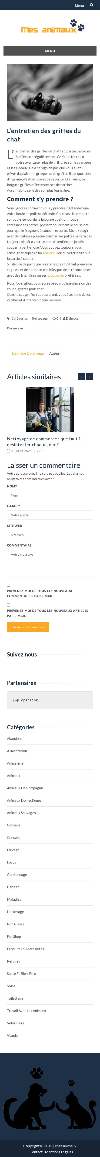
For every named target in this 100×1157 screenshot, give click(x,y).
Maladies (14, 899)
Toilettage (15, 998)
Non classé (15, 924)
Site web (14, 525)
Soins (11, 986)
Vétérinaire (15, 1023)
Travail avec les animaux (26, 1011)
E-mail (13, 506)
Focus (11, 862)
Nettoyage (40, 318)
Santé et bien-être (21, 973)
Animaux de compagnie (25, 788)
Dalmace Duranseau (28, 353)
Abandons (14, 738)
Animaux (13, 775)
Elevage (13, 850)
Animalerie (15, 763)
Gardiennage (17, 874)
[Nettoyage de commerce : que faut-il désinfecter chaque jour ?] (50, 409)
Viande (12, 1035)
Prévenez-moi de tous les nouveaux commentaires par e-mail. (39, 593)
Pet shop (14, 936)
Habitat (13, 887)
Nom (12, 486)
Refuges (13, 961)
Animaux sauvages (21, 813)
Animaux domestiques (24, 800)
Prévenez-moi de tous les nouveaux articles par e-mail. (47, 613)
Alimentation (17, 751)
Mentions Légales (59, 1152)
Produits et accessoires (25, 949)
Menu (79, 5)
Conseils (13, 825)
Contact (36, 1152)
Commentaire (19, 545)
